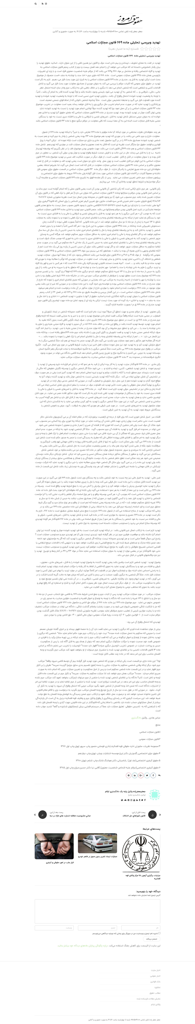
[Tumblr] (139, 800)
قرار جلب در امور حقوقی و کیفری (60, 862)
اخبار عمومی (155, 976)
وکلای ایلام (155, 1004)
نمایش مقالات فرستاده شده (148, 998)
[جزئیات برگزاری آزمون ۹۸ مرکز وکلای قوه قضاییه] (140, 852)
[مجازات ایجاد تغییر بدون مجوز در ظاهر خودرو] (97, 843)
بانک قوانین (155, 981)
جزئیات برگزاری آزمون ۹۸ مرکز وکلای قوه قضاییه (143, 877)
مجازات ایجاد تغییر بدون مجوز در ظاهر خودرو (97, 856)
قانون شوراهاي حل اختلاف (134, 815)
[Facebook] (144, 800)
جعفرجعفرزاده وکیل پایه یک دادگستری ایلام (125, 791)
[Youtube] (133, 800)
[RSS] (42, 3)
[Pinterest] (127, 800)
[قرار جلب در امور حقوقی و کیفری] (54, 846)
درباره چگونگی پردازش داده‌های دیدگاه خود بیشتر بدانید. (82, 945)
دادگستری (136, 718)
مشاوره (157, 987)
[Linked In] (136, 800)
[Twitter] (141, 800)
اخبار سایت (155, 970)
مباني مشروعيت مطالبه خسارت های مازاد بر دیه (70, 815)
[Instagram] (46, 3)
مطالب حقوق (155, 993)
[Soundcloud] (124, 800)
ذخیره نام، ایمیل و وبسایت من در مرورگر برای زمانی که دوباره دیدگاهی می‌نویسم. (125, 933)
